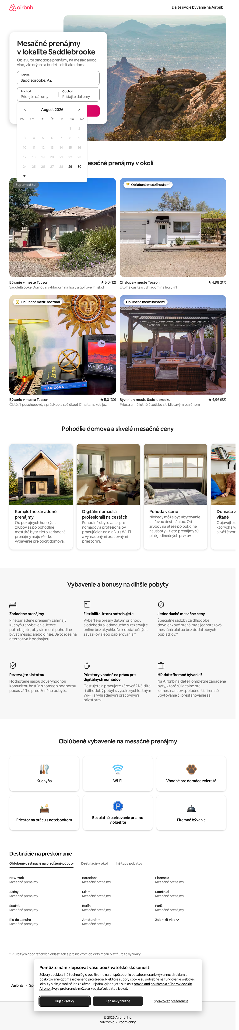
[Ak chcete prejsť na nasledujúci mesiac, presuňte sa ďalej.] (78, 109)
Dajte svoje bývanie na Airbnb (197, 7)
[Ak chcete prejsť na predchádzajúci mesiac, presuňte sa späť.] (25, 109)
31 (24, 176)
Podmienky (127, 1022)
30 (79, 166)
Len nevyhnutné (117, 1001)
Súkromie (107, 1022)
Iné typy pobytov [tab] (129, 863)
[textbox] (38, 96)
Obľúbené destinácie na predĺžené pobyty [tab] (41, 863)
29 (70, 166)
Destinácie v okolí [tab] (94, 863)
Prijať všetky (64, 1001)
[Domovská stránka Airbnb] (21, 7)
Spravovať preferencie (171, 1001)
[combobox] (58, 80)
